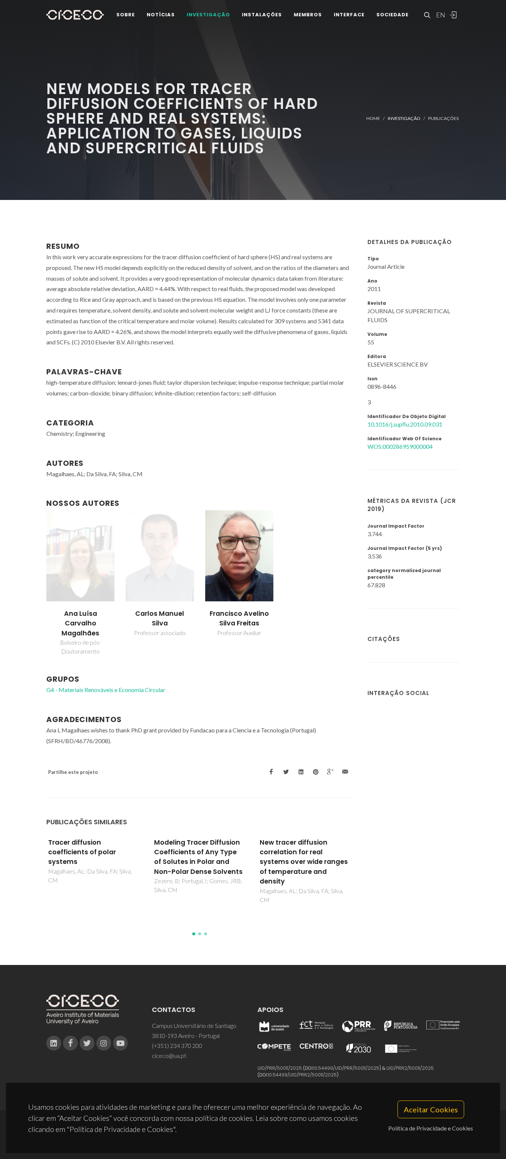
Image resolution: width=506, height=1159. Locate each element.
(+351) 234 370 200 (177, 1045)
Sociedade (392, 14)
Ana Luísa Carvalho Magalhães (80, 623)
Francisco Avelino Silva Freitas (239, 618)
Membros (308, 14)
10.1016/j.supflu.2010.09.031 (404, 424)
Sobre (125, 14)
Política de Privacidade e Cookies (430, 1128)
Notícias (161, 14)
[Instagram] (103, 1043)
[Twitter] (87, 1043)
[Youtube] (120, 1043)
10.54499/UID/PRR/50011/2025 (346, 1068)
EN (439, 15)
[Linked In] (53, 1043)
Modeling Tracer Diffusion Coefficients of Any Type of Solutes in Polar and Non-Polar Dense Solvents (198, 857)
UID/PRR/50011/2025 (279, 1068)
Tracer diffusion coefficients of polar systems (82, 852)
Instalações (262, 14)
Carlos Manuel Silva (159, 618)
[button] (193, 933)
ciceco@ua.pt (169, 1055)
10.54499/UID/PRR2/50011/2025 (302, 1075)
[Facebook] (70, 1043)
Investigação (208, 14)
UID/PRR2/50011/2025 (410, 1068)
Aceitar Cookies (431, 1109)
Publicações (443, 118)
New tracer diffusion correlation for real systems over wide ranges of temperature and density (304, 862)
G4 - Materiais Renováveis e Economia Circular (105, 689)
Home (373, 118)
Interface (349, 14)
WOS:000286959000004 (400, 446)
